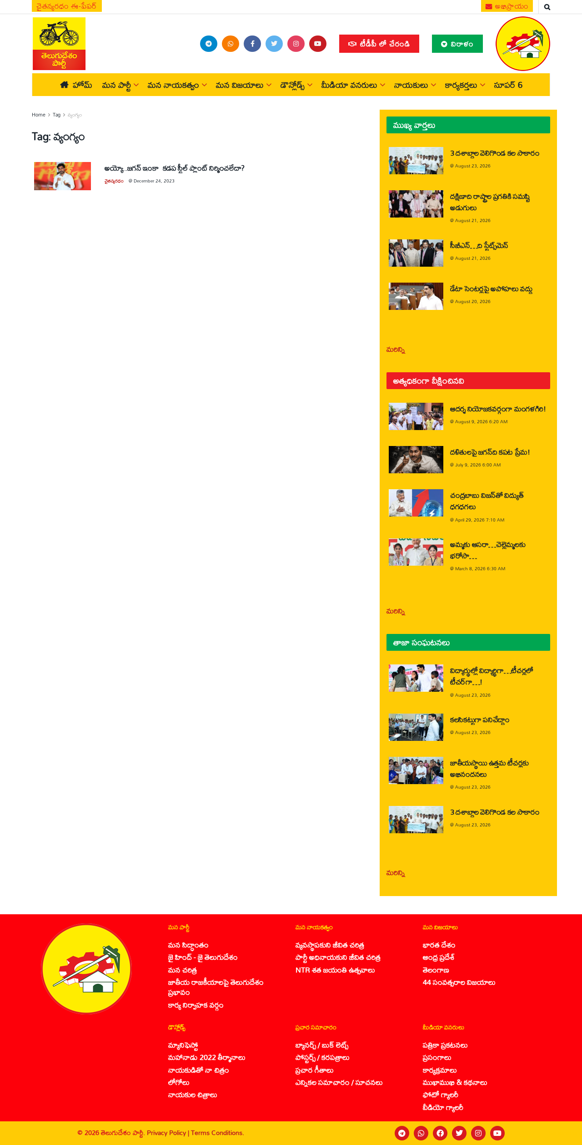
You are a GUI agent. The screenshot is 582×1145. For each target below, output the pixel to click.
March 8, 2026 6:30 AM (480, 568)
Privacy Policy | (169, 1132)
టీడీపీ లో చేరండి (384, 43)
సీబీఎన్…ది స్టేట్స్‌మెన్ (479, 245)
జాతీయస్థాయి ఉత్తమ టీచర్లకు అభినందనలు (489, 768)
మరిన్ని (395, 348)
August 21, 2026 (473, 220)
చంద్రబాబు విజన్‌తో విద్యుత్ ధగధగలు (486, 500)
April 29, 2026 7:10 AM (479, 519)
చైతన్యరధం (114, 180)
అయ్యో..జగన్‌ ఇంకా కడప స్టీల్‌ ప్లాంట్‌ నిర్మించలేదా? (175, 167)
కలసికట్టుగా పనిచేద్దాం (480, 719)
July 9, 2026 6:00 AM (478, 464)
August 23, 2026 (473, 165)
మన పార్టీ (116, 84)
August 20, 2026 (473, 301)
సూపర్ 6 (508, 84)
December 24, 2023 (154, 180)
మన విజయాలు (240, 84)
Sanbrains (563, 1133)
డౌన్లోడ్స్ (293, 84)
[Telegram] (402, 1133)
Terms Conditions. (217, 1132)
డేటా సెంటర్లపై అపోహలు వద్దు (491, 288)
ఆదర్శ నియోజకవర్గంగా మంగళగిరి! (498, 408)
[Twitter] (459, 1133)
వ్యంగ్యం (75, 115)
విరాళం (461, 43)
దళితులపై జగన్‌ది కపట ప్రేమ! (490, 451)
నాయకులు (411, 84)
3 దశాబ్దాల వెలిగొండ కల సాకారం (495, 152)
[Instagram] (478, 1133)
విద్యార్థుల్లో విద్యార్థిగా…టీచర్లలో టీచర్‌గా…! (491, 676)
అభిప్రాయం (511, 6)
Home (38, 115)
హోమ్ (82, 84)
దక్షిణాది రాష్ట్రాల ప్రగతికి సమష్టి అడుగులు (490, 201)
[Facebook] (440, 1133)
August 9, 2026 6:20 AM (481, 421)
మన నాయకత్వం (173, 84)
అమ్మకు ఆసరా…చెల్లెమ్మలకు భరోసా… (487, 550)
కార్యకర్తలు (461, 84)
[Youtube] (497, 1133)
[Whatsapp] (421, 1133)
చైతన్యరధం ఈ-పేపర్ (66, 6)
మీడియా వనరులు (349, 84)
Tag (56, 115)
